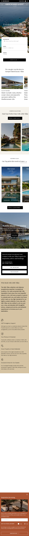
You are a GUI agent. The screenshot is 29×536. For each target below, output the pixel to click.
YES (21, 524)
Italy (22, 27)
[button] (2, 4)
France (7, 27)
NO (27, 524)
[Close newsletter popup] (27, 494)
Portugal (9, 30)
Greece (15, 27)
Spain (21, 30)
